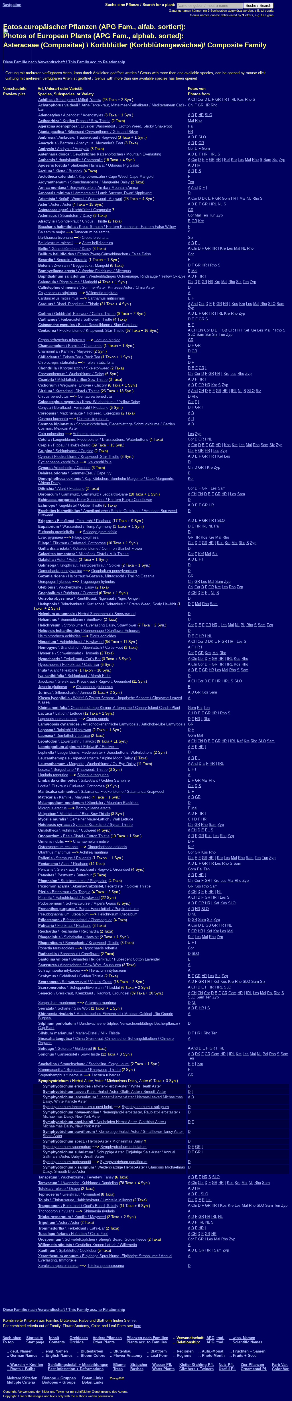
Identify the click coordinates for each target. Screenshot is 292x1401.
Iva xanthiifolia (99, 462)
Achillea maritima (94, 852)
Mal (191, 120)
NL (249, 198)
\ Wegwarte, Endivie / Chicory (72, 385)
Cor (200, 99)
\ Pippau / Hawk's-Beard (64, 445)
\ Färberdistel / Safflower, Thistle (75, 319)
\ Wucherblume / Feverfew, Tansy (76, 1177)
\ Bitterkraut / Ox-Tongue (64, 892)
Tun (212, 215)
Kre (234, 159)
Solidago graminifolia (100, 532)
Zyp (282, 159)
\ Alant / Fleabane (61, 488)
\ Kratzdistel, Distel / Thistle (69, 391)
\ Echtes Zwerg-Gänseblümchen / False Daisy (94, 254)
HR (224, 99)
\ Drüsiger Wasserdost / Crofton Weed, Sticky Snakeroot (105, 126)
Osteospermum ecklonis (58, 847)
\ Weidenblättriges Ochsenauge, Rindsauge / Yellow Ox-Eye (111, 276)
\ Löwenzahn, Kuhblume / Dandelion (78, 1183)
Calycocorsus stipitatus (57, 293)
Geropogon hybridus (54, 581)
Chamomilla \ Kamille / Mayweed (65, 351)
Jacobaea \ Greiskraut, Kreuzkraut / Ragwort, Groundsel (84, 681)
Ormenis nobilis (51, 841)
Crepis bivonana (95, 237)
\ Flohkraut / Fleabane (64, 925)
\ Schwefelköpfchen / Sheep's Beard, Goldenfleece (92, 1239)
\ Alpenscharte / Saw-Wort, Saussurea (79, 965)
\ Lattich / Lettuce (60, 713)
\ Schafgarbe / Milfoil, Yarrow (69, 100)
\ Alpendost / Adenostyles (70, 115)
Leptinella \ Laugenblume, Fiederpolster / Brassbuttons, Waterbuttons (95, 752)
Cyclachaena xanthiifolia (58, 462)
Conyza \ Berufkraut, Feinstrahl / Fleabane (73, 407)
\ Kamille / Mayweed (64, 797)
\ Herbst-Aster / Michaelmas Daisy (93, 1141)
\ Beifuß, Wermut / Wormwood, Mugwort (80, 199)
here (137, 1326)
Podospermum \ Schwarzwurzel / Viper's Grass (77, 903)
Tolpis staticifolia (99, 362)
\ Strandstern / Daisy (65, 215)
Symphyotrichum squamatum (67, 1147)
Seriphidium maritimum (57, 1002)
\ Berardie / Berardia (62, 260)
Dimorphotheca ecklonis (107, 847)
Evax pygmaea (50, 537)
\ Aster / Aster (54, 204)
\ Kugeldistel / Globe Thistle (70, 505)
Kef (227, 159)
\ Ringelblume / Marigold (67, 282)
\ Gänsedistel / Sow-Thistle (69, 1054)
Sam (267, 159)
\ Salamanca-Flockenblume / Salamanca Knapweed (101, 791)
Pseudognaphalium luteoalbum (63, 914)
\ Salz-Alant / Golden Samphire (84, 780)
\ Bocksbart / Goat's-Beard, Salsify (78, 1206)
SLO (208, 115)
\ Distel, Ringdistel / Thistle (68, 304)
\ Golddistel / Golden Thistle (70, 976)
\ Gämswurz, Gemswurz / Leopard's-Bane (83, 494)
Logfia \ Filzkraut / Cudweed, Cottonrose (71, 786)
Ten (191, 182)
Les (241, 159)
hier (133, 1320)
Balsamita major (51, 232)
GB (224, 330)
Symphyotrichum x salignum (145, 1107)
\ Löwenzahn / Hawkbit (67, 741)
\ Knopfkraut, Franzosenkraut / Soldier (79, 565)
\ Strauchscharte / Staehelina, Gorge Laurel (83, 1064)
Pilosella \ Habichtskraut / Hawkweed (69, 897)
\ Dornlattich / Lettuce (64, 735)
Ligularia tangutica (53, 775)
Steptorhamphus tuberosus (60, 1075)
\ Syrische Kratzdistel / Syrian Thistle (85, 824)
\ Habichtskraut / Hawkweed (71, 642)
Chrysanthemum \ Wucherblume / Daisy (71, 374)
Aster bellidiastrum (97, 243)
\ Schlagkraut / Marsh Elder (74, 676)
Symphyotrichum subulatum (123, 1147)
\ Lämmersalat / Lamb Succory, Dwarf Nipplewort (95, 193)
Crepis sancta (97, 719)
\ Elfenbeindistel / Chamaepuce (75, 920)
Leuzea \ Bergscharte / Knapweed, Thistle (73, 769)
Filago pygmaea (85, 537)
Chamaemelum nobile (91, 841)
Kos (240, 99)
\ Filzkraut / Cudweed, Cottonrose (72, 543)
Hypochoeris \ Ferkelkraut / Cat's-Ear (68, 664)
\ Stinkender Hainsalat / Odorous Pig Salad (88, 165)
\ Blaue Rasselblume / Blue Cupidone (87, 325)
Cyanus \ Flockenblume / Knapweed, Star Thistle (78, 456)
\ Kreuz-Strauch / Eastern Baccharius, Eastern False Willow (107, 227)
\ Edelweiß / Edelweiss (78, 747)
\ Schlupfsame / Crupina (65, 451)
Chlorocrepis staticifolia (57, 362)
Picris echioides (103, 636)
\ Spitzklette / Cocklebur (67, 1250)
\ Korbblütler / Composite (74, 210)
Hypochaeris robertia (100, 948)
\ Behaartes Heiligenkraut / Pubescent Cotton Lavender (99, 959)
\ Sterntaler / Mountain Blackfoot (88, 802)
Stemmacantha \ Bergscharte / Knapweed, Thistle (79, 1070)
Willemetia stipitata (101, 293)
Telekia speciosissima (106, 1265)
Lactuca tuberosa (106, 1075)
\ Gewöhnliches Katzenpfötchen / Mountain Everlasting (99, 154)
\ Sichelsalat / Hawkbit (68, 937)
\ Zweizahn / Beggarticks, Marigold (73, 265)
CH (193, 99)
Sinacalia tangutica (93, 775)
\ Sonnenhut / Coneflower (69, 954)
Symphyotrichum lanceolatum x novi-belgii (78, 1107)
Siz (275, 159)
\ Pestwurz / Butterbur (65, 875)
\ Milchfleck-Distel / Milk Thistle (83, 554)
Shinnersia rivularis (99, 1211)
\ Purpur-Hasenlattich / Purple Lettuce (88, 909)
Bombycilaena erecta (93, 808)
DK (204, 198)
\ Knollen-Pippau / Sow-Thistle (74, 121)
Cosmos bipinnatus (93, 419)
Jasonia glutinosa (52, 687)
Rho (248, 99)
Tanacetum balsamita (92, 232)
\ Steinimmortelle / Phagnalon (72, 881)
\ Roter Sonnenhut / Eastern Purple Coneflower (95, 500)
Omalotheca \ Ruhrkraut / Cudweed (67, 830)
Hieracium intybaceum (107, 970)
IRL (233, 99)
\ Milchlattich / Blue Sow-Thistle (73, 379)
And (194, 187)
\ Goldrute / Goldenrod (65, 1048)
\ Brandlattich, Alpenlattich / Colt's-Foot (80, 647)
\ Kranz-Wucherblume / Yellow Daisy (89, 402)
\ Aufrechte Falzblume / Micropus (84, 271)
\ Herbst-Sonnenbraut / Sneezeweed (86, 614)
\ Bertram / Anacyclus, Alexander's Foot (80, 143)
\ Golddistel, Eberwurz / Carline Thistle (76, 314)
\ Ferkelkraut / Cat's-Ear (69, 659)
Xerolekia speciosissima (58, 1265)
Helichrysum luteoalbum (117, 914)
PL (243, 625)
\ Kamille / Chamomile (70, 345)
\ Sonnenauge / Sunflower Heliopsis (89, 630)
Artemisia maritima (100, 1002)
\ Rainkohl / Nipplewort (64, 730)
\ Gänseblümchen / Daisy (64, 248)
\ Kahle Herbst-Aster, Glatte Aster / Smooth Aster (104, 1091)
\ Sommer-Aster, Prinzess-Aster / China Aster (96, 287)
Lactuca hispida (107, 340)
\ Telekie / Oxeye (59, 1188)
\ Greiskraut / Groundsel (69, 1194)
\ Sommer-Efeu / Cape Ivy (74, 473)
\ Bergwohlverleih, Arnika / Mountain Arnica (88, 187)
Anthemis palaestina (89, 434)
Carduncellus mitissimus (58, 298)
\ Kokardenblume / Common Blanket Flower (90, 548)
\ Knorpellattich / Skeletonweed (73, 368)
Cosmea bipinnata (53, 419)
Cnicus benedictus (53, 396)
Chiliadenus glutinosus (94, 687)
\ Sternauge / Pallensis (64, 858)
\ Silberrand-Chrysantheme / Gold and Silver (88, 132)
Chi (190, 105)
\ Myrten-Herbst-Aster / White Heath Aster (102, 1086)
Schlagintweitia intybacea (59, 970)
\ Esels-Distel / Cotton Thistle (74, 836)
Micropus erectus (52, 808)
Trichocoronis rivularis (56, 1211)
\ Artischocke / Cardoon (64, 468)
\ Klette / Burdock (60, 171)
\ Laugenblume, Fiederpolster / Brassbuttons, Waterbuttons (93, 439)
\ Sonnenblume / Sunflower (70, 619)
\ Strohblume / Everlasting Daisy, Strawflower (87, 625)
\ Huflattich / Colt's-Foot (73, 1234)
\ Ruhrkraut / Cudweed (68, 593)
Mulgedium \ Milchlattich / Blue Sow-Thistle (74, 814)
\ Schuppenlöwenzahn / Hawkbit (79, 987)
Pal (190, 126)
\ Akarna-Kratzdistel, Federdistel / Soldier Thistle (94, 886)
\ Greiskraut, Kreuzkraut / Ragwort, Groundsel (83, 993)
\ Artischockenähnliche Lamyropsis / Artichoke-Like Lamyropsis (111, 724)
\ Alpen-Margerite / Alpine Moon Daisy (85, 758)
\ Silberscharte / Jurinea (65, 692)
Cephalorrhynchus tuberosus (61, 340)
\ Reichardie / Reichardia (68, 931)
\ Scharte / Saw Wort (64, 1008)
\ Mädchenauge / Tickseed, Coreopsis (79, 413)
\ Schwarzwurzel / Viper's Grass (75, 982)
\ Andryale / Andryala (63, 149)
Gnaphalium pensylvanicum (114, 571)
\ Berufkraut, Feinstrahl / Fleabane (74, 521)
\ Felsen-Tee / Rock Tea (69, 357)
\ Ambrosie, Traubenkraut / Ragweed (77, 137)
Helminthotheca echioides (59, 636)
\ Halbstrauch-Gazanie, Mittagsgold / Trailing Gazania (96, 576)
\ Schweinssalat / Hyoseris (68, 653)
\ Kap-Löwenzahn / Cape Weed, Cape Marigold (95, 176)
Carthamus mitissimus (106, 298)
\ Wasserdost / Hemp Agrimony (75, 526)
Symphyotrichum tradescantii (67, 1162)
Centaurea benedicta (95, 396)
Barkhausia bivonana (55, 237)
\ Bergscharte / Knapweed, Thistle (78, 943)
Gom (206, 148)
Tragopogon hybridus (97, 581)
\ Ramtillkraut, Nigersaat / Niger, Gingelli (89, 598)
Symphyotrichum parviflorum (123, 1162)
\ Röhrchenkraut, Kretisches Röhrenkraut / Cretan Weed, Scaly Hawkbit (107, 604)
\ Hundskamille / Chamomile (70, 160)
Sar (208, 334)
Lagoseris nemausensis (57, 719)
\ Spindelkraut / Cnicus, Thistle (72, 221)
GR (218, 99)
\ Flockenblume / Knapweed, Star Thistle (81, 330)
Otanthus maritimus (54, 852)
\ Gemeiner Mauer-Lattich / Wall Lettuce (85, 819)
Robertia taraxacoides (56, 948)
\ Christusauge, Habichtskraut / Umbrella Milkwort (85, 1200)
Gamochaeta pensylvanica (60, 571)
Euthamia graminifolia (56, 532)
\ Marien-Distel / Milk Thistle (79, 1033)
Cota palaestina (51, 434)
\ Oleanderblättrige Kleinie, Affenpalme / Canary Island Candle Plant (109, 707)
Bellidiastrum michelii (55, 243)
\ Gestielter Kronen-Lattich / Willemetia (87, 1245)
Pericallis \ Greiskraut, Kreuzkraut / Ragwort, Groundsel (84, 869)
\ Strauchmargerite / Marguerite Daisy (84, 182)
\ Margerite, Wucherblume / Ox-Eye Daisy (87, 764)
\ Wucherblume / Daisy (66, 587)
